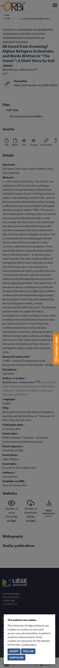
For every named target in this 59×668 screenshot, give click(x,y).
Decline (28, 651)
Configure (17, 657)
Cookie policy (28, 644)
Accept (14, 651)
